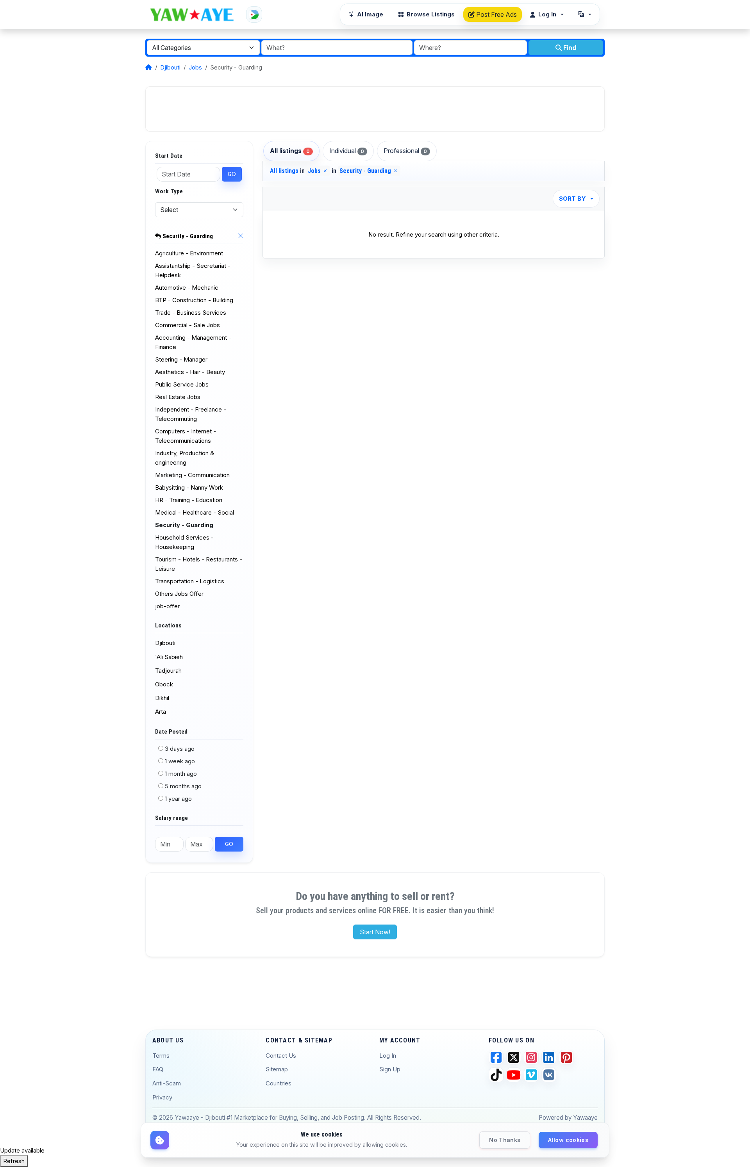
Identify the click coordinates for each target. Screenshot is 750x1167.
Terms (161, 1055)
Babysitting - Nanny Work (189, 487)
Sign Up (389, 1069)
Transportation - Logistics (189, 581)
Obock (164, 684)
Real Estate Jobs (177, 397)
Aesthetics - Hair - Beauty (190, 372)
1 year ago (178, 798)
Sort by (572, 198)
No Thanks (504, 1140)
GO (232, 174)
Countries (278, 1083)
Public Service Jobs (182, 384)
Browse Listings (431, 14)
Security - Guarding (187, 236)
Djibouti (170, 67)
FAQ (157, 1069)
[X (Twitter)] (513, 1057)
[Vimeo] (531, 1074)
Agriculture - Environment (189, 253)
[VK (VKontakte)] (548, 1074)
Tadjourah (168, 670)
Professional (405, 151)
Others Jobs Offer (179, 593)
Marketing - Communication (192, 475)
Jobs (195, 67)
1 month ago (181, 773)
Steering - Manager (181, 359)
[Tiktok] (496, 1074)
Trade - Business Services (190, 312)
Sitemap (277, 1069)
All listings (290, 151)
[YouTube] (513, 1074)
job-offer (167, 606)
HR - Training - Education (188, 500)
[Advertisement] (375, 108)
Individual (346, 151)
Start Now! (375, 932)
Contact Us (281, 1055)
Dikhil (162, 698)
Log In (387, 1055)
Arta (160, 711)
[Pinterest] (566, 1057)
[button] (585, 14)
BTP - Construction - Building (194, 300)
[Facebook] (496, 1057)
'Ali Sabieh (169, 657)
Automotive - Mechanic (186, 287)
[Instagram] (531, 1057)
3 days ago (180, 748)
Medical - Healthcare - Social (194, 512)
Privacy (162, 1097)
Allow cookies (568, 1140)
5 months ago (183, 786)
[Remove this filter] (240, 237)
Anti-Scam (166, 1083)
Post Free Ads (496, 14)
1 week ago (180, 761)
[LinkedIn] (548, 1057)
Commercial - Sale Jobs (187, 325)
